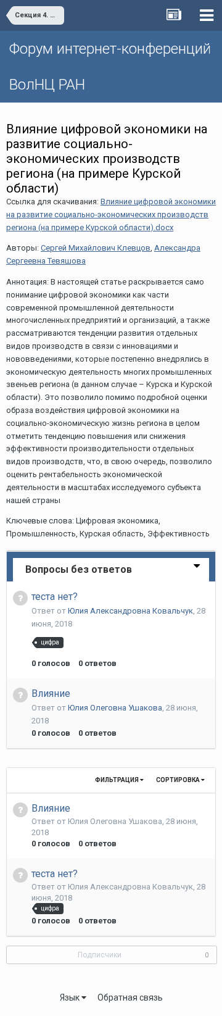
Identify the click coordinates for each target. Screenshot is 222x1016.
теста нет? (54, 596)
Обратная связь (130, 997)
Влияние (50, 693)
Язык (70, 997)
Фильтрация (117, 780)
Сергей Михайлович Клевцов (95, 247)
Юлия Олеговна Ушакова (115, 707)
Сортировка (178, 780)
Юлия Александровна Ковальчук (130, 610)
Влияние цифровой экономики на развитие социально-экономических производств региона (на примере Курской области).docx (111, 214)
